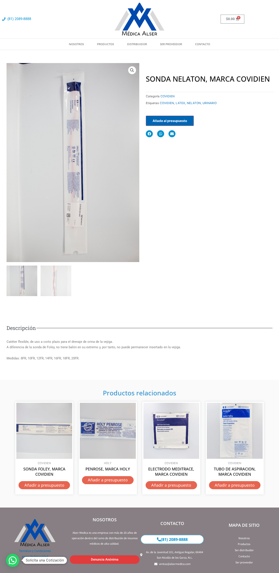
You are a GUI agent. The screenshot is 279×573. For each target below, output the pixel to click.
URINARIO (209, 103)
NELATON (194, 103)
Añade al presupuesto (170, 121)
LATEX (180, 103)
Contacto (202, 44)
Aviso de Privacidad (35, 556)
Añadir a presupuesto (44, 485)
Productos (105, 44)
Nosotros (76, 44)
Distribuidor (137, 44)
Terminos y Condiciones (35, 551)
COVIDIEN (167, 96)
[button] (132, 70)
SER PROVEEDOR (171, 44)
